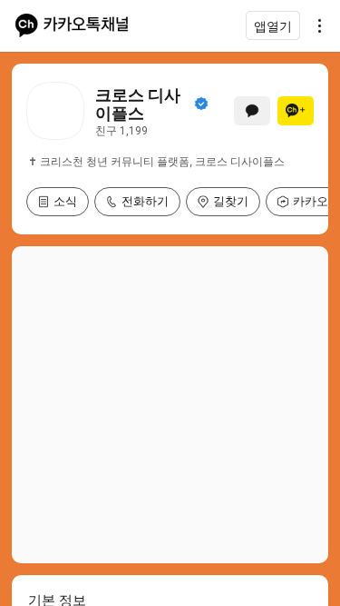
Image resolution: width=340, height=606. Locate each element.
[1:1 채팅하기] (252, 110)
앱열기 (273, 26)
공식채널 (201, 103)
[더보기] (314, 25)
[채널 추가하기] (295, 110)
